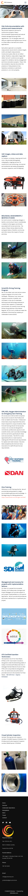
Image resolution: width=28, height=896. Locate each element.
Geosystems (5, 810)
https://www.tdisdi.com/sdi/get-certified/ (14, 497)
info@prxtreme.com (8, 876)
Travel (4, 815)
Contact (4, 817)
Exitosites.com (14, 893)
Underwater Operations (8, 808)
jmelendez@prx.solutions (9, 880)
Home (4, 803)
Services (4, 805)
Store (3, 812)
